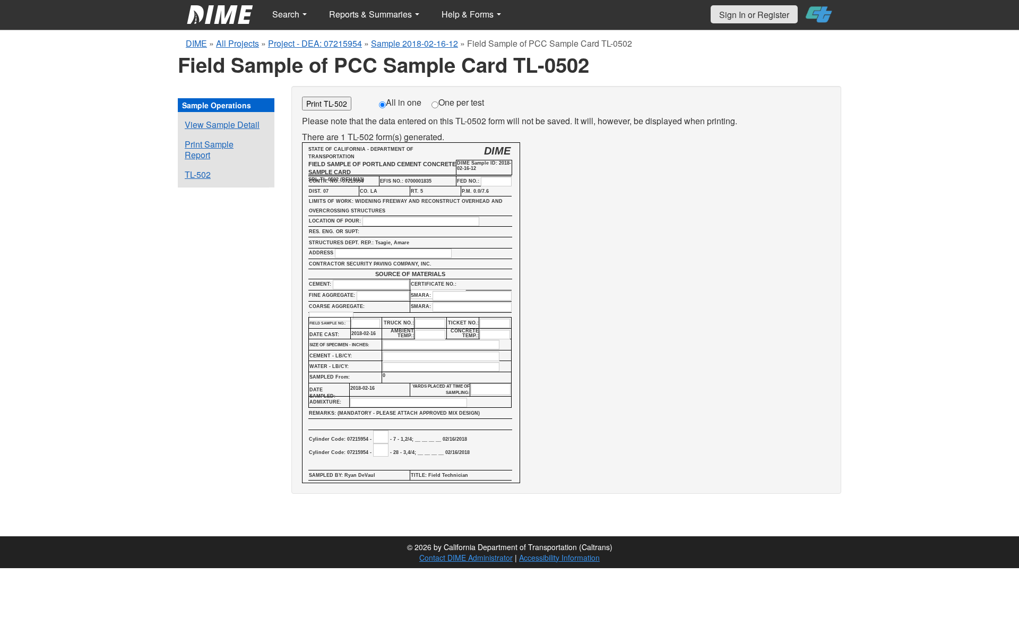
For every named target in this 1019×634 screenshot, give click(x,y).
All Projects (237, 43)
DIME (196, 43)
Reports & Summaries (371, 14)
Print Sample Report (209, 149)
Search (286, 14)
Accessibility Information (559, 557)
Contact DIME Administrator (466, 557)
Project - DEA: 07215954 (315, 43)
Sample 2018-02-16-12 (414, 43)
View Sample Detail (222, 124)
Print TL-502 (326, 103)
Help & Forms (469, 14)
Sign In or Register (754, 14)
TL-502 (198, 174)
